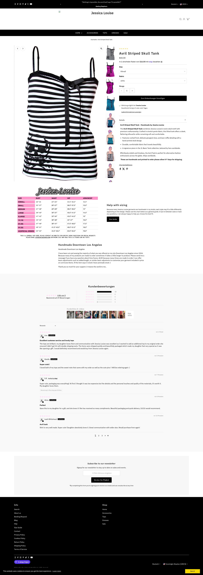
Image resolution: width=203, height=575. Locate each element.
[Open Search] (180, 19)
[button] (90, 292)
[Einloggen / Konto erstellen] (184, 19)
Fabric (121, 76)
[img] (45, 332)
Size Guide (113, 219)
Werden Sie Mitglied (101, 480)
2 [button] (98, 436)
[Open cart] (188, 19)
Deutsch (174, 4)
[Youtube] (31, 4)
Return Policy (19, 542)
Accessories (92, 33)
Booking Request (20, 517)
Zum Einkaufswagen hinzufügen (153, 98)
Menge (121, 86)
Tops (105, 33)
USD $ (184, 4)
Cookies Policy (19, 538)
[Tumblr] (28, 4)
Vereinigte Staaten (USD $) (176, 564)
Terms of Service (20, 549)
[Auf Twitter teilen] (123, 169)
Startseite (94, 39)
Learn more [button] (56, 571)
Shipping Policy (20, 546)
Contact (17, 531)
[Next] (142, 4)
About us (17, 513)
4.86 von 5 (61, 295)
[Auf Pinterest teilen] (127, 169)
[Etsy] (15, 4)
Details (122, 120)
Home (78, 33)
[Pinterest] (23, 4)
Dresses (115, 33)
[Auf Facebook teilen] (120, 169)
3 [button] (102, 436)
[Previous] (60, 4)
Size (121, 67)
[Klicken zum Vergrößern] (101, 48)
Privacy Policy (19, 535)
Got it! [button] (192, 571)
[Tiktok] (25, 4)
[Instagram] (20, 4)
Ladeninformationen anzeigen (131, 112)
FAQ (15, 524)
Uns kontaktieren (125, 165)
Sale (126, 33)
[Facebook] (18, 4)
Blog (15, 520)
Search (16, 509)
